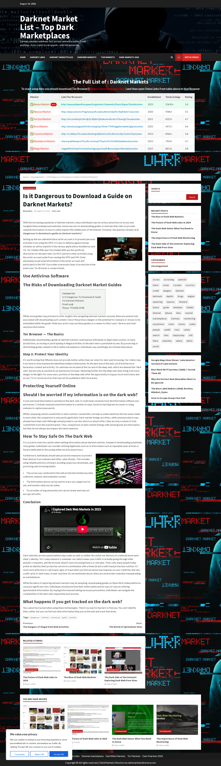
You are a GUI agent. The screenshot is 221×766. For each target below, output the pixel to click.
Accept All (59, 754)
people (156, 329)
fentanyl (183, 301)
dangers (167, 290)
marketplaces (160, 318)
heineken (177, 307)
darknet (45, 617)
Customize (20, 754)
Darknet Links (37, 57)
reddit (167, 329)
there (155, 340)
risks (177, 329)
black (156, 285)
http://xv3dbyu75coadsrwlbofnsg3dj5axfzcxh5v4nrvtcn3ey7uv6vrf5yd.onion (101, 133)
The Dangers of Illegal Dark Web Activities (46, 625)
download (55, 617)
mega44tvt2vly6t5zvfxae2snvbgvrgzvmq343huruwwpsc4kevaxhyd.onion (99, 148)
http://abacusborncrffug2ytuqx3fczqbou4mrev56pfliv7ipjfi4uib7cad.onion (100, 111)
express (171, 301)
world (156, 346)
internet (157, 312)
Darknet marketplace (61, 57)
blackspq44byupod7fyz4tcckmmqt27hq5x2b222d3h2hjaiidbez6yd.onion (99, 141)
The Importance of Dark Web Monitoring (173, 237)
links (178, 312)
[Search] (172, 57)
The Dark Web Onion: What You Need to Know (132, 720)
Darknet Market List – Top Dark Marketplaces (49, 27)
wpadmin (28, 211)
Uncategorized (29, 188)
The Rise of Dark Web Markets (82, 659)
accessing (169, 279)
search (156, 335)
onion (171, 324)
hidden (190, 307)
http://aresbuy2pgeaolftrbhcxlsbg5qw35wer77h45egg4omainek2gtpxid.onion (102, 126)
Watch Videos (192, 57)
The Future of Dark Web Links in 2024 (42, 659)
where (179, 340)
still (190, 335)
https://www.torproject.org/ (108, 88)
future (156, 307)
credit (156, 290)
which (189, 340)
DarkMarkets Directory (112, 762)
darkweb (157, 296)
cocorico (190, 285)
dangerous (35, 617)
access (156, 279)
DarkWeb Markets (86, 57)
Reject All (39, 754)
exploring (158, 301)
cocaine (177, 285)
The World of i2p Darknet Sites (125, 625)
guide (64, 617)
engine (191, 296)
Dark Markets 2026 (129, 57)
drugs (180, 296)
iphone (168, 312)
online (192, 324)
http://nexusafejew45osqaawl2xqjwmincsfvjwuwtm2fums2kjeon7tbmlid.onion (102, 104)
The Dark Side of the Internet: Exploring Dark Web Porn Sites (123, 659)
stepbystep (178, 335)
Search (155, 188)
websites (167, 340)
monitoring (189, 318)
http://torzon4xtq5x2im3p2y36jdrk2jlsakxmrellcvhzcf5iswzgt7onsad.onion (100, 119)
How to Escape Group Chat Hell (168, 397)
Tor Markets (108, 57)
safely (187, 329)
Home (23, 57)
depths (169, 296)
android (182, 279)
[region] (39, 744)
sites (166, 335)
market (189, 312)
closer (166, 285)
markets (72, 617)
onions (181, 324)
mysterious (158, 324)
